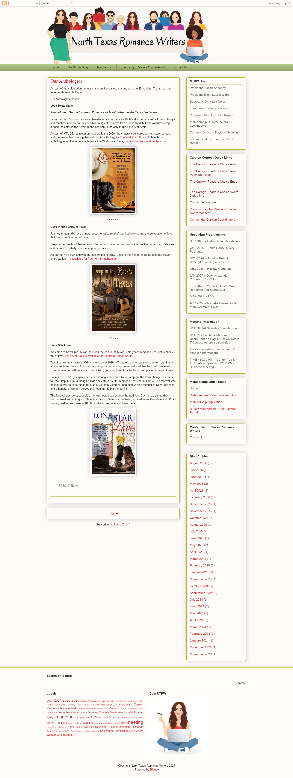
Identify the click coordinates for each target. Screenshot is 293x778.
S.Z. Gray (70, 731)
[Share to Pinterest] (77, 485)
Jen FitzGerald (94, 717)
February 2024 (200, 633)
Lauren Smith (136, 717)
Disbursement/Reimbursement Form (214, 395)
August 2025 (198, 524)
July (105, 717)
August (110, 704)
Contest (113, 708)
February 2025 (200, 565)
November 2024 (201, 579)
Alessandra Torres (107, 701)
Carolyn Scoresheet (203, 202)
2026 (75, 700)
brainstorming (124, 704)
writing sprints (65, 734)
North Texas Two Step (81, 726)
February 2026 (200, 497)
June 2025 (197, 538)
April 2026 (197, 490)
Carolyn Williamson (86, 708)
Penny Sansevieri (55, 731)
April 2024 (197, 620)
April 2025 (197, 552)
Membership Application (206, 402)
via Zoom (137, 731)
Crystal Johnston (128, 708)
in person (64, 716)
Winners (51, 734)
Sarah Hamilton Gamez (87, 731)
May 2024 (196, 613)
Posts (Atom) (122, 524)
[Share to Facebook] (73, 485)
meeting (135, 722)
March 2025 (198, 558)
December (64, 712)
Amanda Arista (125, 701)
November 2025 (201, 511)
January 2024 (199, 640)
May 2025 (196, 545)
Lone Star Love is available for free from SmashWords (98, 355)
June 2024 (197, 606)
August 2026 (198, 463)
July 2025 (196, 531)
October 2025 (199, 517)
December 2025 (201, 504)
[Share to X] (69, 485)
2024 (58, 700)
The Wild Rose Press (133, 137)
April (79, 704)
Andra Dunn (53, 705)
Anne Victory (68, 705)
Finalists (104, 712)
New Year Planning (56, 727)
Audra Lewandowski (94, 705)
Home (55, 67)
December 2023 (201, 647)
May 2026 (196, 483)
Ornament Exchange (131, 726)
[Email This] (61, 485)
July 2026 (196, 470)
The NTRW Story (78, 67)
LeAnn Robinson (57, 722)
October (113, 726)
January (80, 717)
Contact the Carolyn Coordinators (212, 219)
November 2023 (201, 654)
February (93, 712)
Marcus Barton (98, 723)
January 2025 (199, 572)
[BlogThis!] (65, 485)
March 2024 (198, 627)
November (101, 726)
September (106, 731)
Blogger (154, 769)
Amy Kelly (138, 701)
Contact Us (180, 67)
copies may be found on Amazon (145, 141)
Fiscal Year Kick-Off (121, 712)
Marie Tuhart (113, 723)
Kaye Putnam (122, 717)
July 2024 (196, 599)
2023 (50, 700)
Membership (104, 67)
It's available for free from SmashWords (92, 258)
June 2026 (197, 476)
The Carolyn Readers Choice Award (143, 67)
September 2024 (201, 593)
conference (102, 708)
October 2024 (199, 586)
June (112, 717)
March (86, 722)
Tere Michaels (122, 731)
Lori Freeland (75, 723)
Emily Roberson (79, 712)
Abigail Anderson (89, 701)
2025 (66, 700)
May (123, 722)
